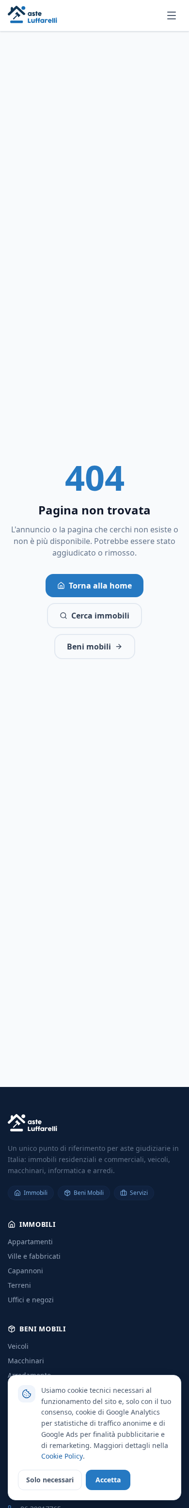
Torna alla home (100, 585)
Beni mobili (89, 646)
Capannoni (25, 1270)
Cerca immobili (100, 615)
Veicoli (18, 1346)
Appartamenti (30, 1241)
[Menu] (171, 15)
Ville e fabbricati (34, 1256)
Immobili (35, 1193)
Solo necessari (50, 1479)
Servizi (139, 1193)
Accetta (108, 1479)
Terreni (19, 1285)
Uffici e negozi (31, 1299)
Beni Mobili (89, 1193)
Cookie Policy (62, 1456)
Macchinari (26, 1360)
